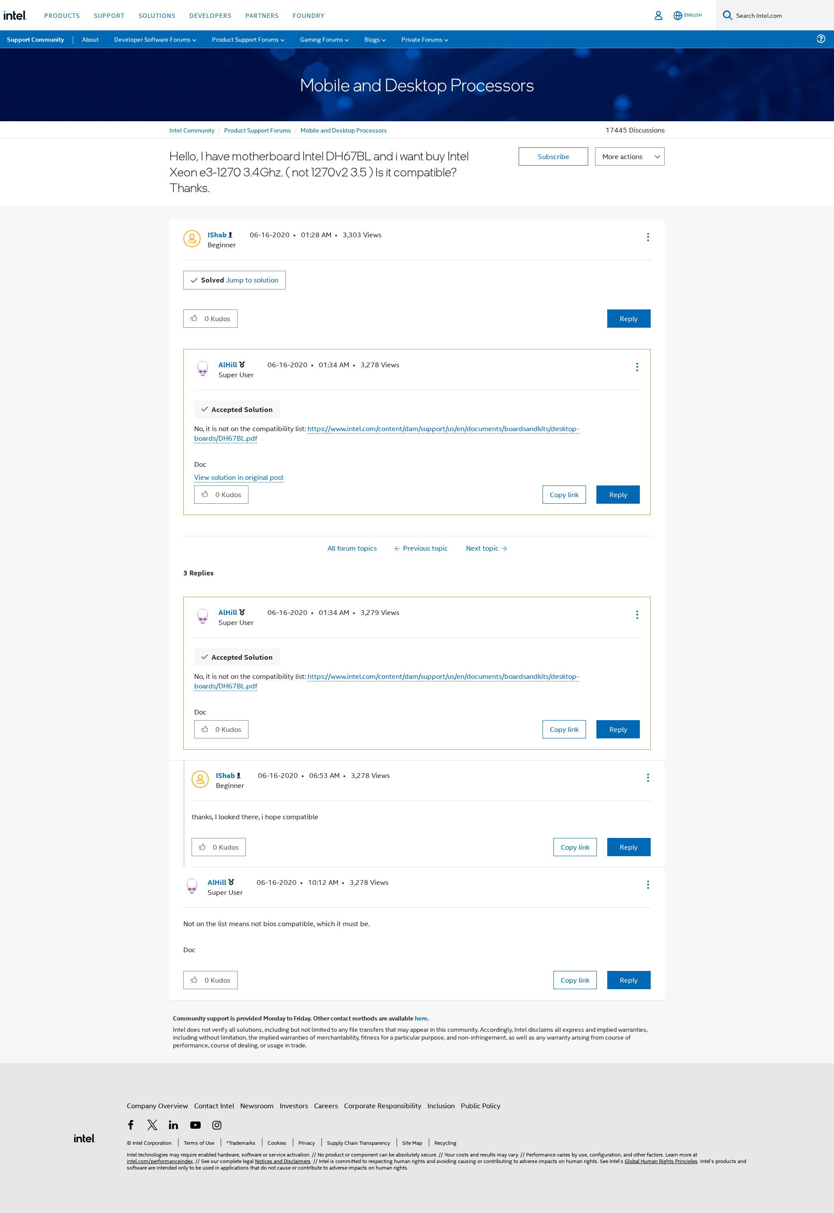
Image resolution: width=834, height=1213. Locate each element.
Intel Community (192, 129)
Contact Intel (214, 1105)
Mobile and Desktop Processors (344, 129)
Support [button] (109, 15)
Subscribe (553, 156)
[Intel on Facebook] (130, 1126)
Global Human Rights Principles (661, 1161)
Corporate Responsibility (382, 1105)
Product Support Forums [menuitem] (245, 38)
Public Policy (480, 1105)
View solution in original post (239, 477)
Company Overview (157, 1105)
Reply (629, 318)
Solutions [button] (157, 15)
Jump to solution (239, 280)
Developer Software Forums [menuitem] (152, 38)
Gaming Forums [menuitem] (321, 38)
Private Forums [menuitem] (422, 38)
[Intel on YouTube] (195, 1126)
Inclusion (441, 1105)
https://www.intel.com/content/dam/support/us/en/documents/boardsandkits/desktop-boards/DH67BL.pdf (386, 433)
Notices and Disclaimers (283, 1161)
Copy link (564, 494)
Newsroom (257, 1105)
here (421, 1018)
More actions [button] (622, 156)
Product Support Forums (257, 129)
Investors (294, 1105)
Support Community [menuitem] (35, 39)
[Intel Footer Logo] (85, 1137)
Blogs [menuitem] (372, 38)
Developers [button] (210, 15)
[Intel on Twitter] (152, 1126)
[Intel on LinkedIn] (173, 1126)
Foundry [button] (309, 15)
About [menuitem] (90, 38)
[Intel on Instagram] (216, 1126)
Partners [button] (262, 15)
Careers (326, 1105)
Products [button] (62, 15)
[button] (647, 237)
